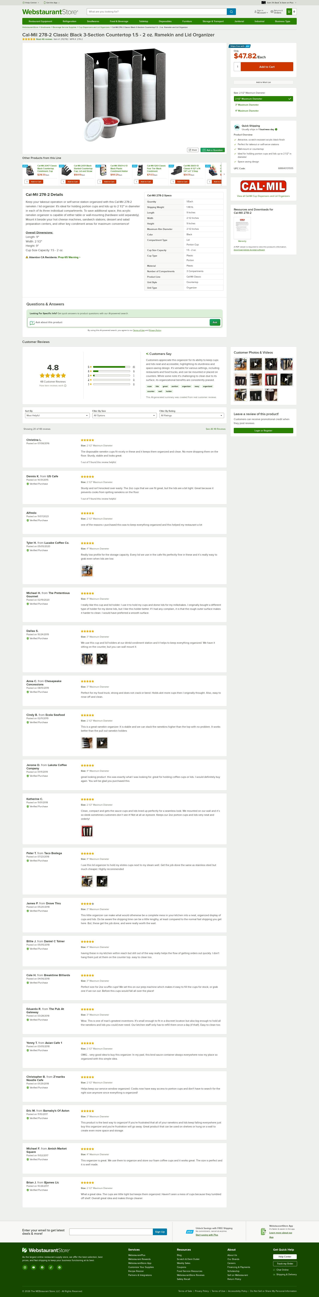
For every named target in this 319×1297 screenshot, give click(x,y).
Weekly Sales (183, 1263)
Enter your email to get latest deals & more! (43, 1232)
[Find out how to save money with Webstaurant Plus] (25, 166)
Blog (179, 1255)
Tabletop (143, 21)
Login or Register (263, 430)
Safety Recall (183, 1279)
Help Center (31, 2)
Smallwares (93, 21)
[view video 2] (256, 364)
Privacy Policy (155, 330)
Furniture (187, 21)
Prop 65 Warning (68, 257)
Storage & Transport (213, 21)
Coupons (181, 1267)
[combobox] (157, 11)
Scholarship (233, 1271)
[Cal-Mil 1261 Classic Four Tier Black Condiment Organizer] (150, 174)
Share (194, 150)
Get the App (51, 2)
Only (236, 51)
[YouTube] (33, 1267)
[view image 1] (240, 364)
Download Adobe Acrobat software (249, 250)
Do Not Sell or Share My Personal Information (273, 1291)
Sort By (29, 411)
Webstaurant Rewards (139, 1259)
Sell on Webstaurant (237, 1275)
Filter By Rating (167, 411)
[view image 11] (271, 395)
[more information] (276, 129)
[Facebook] (42, 1267)
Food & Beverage (119, 21)
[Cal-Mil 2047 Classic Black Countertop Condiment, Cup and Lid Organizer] (40, 174)
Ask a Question (215, 150)
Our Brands (233, 1259)
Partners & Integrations (140, 1275)
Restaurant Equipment (40, 21)
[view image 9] (240, 395)
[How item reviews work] (65, 386)
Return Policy (234, 1279)
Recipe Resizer (136, 1271)
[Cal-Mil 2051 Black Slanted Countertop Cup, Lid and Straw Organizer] (77, 174)
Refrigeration (69, 21)
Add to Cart (36, 182)
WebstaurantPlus (136, 1255)
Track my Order (285, 1263)
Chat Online (282, 1270)
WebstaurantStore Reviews (191, 1275)
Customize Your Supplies (141, 1267)
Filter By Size (99, 411)
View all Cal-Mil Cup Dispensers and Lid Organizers (263, 196)
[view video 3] (271, 364)
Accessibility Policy (237, 1291)
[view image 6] (256, 379)
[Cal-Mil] (263, 186)
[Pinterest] (59, 1267)
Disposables (165, 21)
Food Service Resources (189, 1271)
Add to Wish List (263, 82)
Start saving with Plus (207, 1234)
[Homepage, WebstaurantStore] (50, 11)
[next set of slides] (224, 174)
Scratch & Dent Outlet (188, 1259)
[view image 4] (286, 364)
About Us (232, 1255)
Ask (215, 322)
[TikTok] (50, 1267)
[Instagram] (25, 1267)
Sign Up (160, 1231)
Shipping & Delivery (286, 1274)
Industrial (259, 21)
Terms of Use (139, 330)
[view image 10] (256, 395)
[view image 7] (271, 379)
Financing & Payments (238, 1267)
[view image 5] (240, 379)
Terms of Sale (185, 1291)
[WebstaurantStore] (63, 1250)
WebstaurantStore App (139, 1263)
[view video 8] (286, 379)
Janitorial (239, 21)
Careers (231, 1263)
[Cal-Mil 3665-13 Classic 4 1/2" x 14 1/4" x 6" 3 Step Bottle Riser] (187, 174)
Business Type (282, 21)
